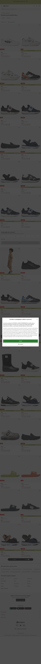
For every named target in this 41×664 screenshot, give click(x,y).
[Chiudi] (37, 319)
